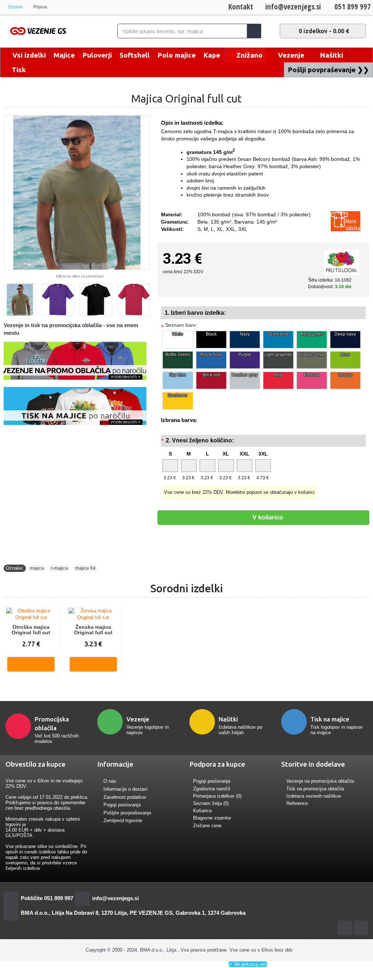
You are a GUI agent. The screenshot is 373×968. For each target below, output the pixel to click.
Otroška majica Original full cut (31, 629)
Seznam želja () (211, 803)
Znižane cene (207, 825)
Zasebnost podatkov (124, 797)
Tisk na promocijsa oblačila (315, 788)
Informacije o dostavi (125, 789)
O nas (109, 781)
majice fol (85, 568)
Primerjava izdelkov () (217, 796)
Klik (186, 964)
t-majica (59, 568)
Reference (297, 803)
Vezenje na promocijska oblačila (320, 781)
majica (37, 568)
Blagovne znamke (212, 818)
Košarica (202, 810)
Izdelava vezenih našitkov (313, 796)
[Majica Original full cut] (77, 192)
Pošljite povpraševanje (127, 813)
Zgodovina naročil (211, 788)
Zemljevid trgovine (122, 821)
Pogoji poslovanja (122, 805)
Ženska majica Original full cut (93, 629)
